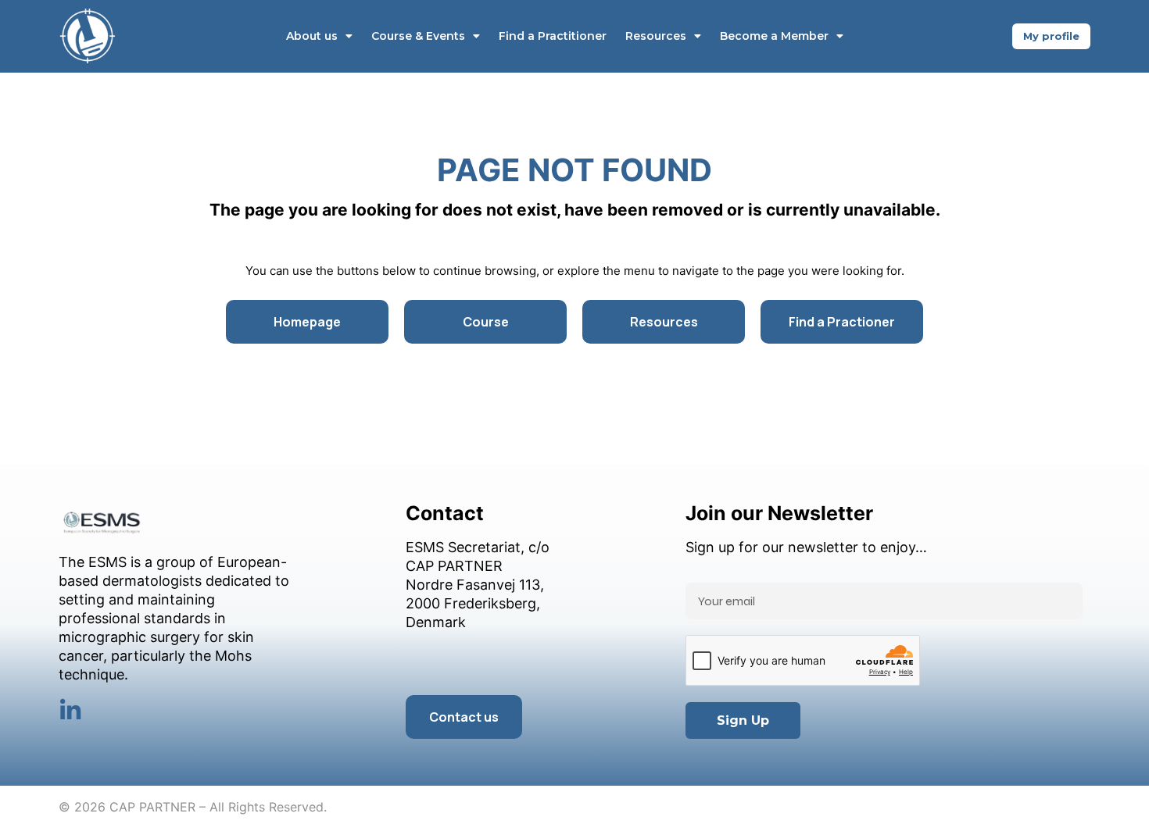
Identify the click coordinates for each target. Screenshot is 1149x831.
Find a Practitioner (553, 36)
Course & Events (418, 36)
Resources (655, 36)
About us (312, 36)
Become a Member (774, 36)
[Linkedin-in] (70, 710)
